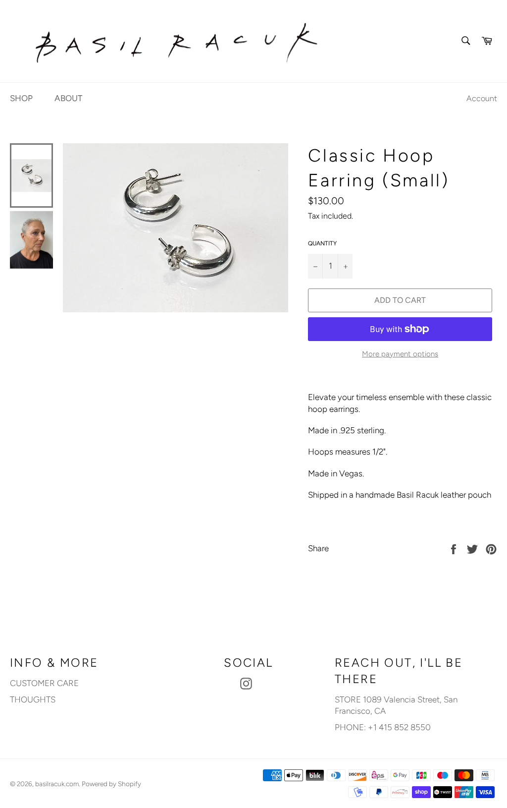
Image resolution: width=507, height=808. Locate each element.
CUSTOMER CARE (44, 683)
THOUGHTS (32, 699)
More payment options (400, 353)
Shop (21, 98)
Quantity (322, 243)
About (68, 98)
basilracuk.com (57, 784)
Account (481, 98)
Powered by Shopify (111, 784)
